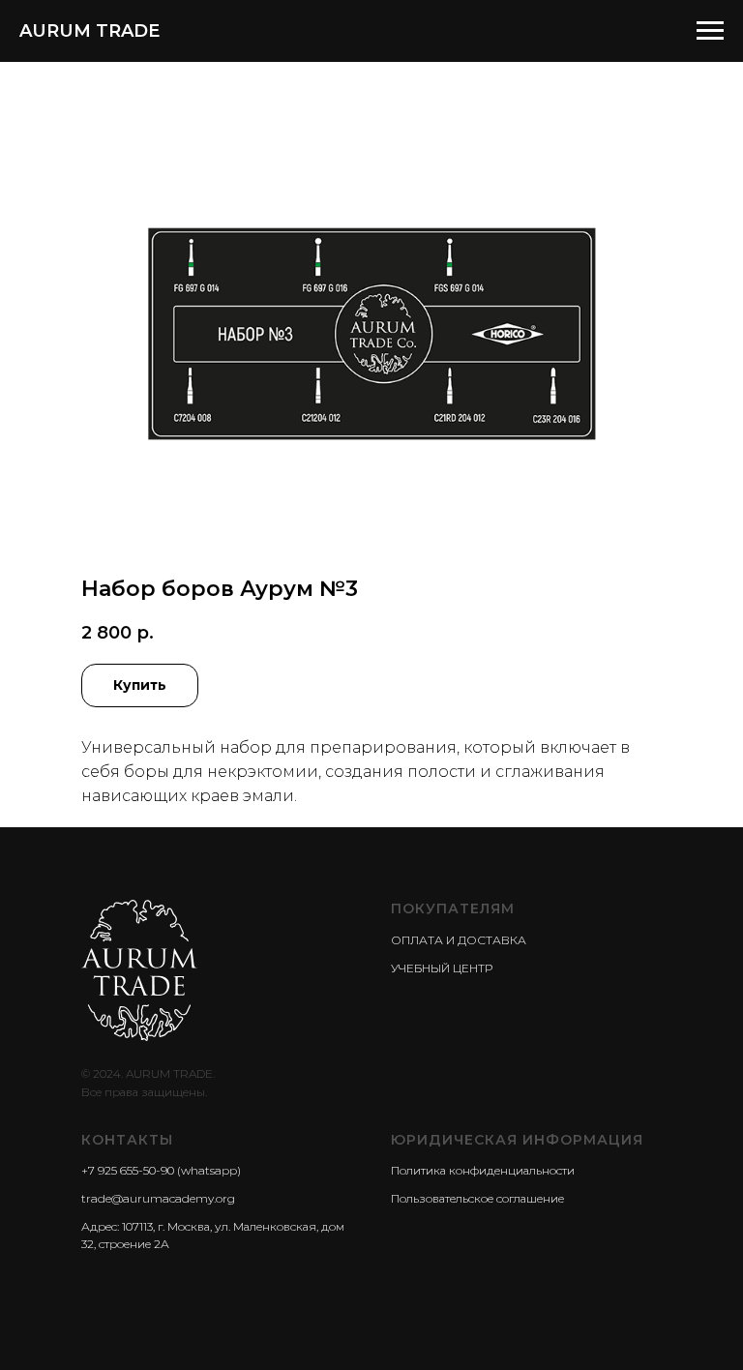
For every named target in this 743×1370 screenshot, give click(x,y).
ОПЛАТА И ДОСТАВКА (458, 940)
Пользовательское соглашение (477, 1198)
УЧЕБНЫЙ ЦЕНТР (441, 968)
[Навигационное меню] (710, 31)
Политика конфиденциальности (483, 1170)
